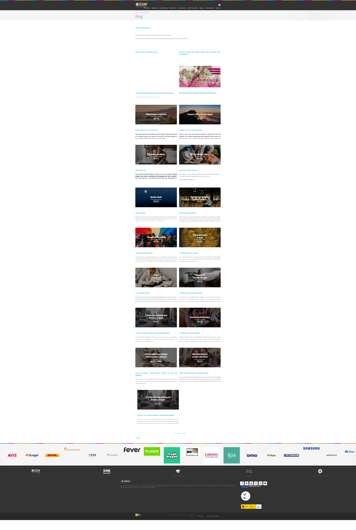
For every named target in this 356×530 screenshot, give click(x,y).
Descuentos (182, 8)
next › (179, 433)
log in (191, 517)
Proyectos (172, 8)
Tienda (218, 8)
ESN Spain (154, 8)
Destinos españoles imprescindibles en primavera (198, 93)
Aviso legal (200, 516)
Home (148, 8)
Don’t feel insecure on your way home (194, 373)
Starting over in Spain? (188, 213)
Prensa (201, 8)
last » (184, 433)
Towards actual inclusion (189, 333)
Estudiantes (163, 8)
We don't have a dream (188, 170)
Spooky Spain (140, 213)
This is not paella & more (188, 253)
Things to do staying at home (190, 293)
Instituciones (192, 8)
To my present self (142, 293)
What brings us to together (146, 130)
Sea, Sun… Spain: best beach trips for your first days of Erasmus (200, 53)
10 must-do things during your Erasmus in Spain (155, 415)
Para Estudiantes (144, 12)
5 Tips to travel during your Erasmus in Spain (152, 333)
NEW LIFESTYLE (140, 170)
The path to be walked (144, 253)
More (138, 438)
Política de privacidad (213, 516)
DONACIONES (210, 8)
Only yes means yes (142, 27)
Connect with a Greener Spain (190, 130)
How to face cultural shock (146, 52)
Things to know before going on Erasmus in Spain (154, 93)
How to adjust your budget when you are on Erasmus (156, 374)
